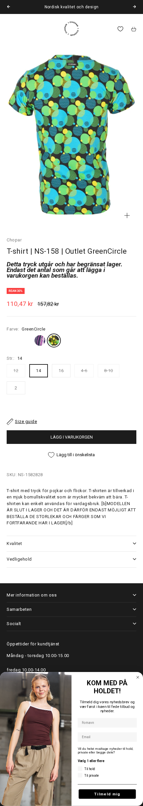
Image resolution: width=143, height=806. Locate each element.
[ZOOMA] (127, 215)
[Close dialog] (138, 677)
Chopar (14, 239)
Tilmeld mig (107, 794)
